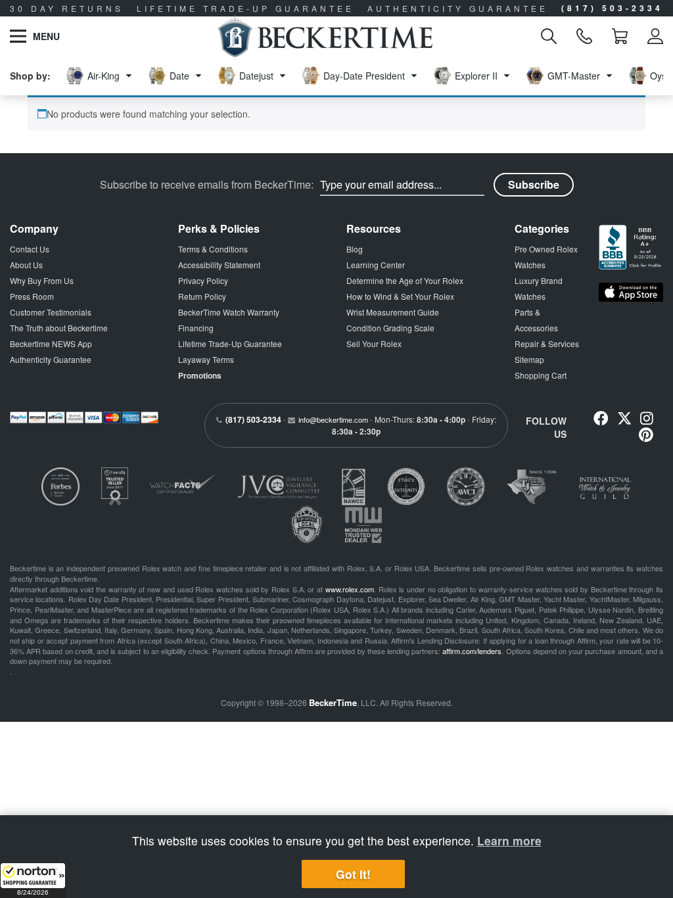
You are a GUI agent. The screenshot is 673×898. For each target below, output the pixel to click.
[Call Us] (584, 36)
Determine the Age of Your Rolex (404, 280)
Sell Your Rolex (374, 343)
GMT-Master (573, 75)
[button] (33, 880)
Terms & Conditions (213, 248)
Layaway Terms (206, 359)
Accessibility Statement (219, 264)
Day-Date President (364, 75)
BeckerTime (333, 703)
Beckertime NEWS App (51, 343)
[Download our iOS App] (631, 292)
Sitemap (529, 359)
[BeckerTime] (325, 36)
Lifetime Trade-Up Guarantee (230, 343)
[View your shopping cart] (620, 36)
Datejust (256, 75)
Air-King (103, 75)
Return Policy (202, 296)
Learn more (509, 840)
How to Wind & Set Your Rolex (400, 296)
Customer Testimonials (50, 312)
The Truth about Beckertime (59, 327)
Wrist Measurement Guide (392, 312)
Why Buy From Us (42, 280)
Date (179, 75)
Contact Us (29, 248)
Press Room (32, 296)
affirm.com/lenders (471, 651)
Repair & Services (547, 343)
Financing (196, 327)
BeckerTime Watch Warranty (228, 312)
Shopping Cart (541, 375)
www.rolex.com (349, 589)
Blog (354, 248)
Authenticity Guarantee (50, 359)
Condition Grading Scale (390, 327)
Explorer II (476, 75)
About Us (26, 264)
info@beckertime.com (333, 419)
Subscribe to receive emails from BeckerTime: (206, 184)
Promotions (199, 375)
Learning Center (375, 264)
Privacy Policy (203, 280)
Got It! (353, 874)
